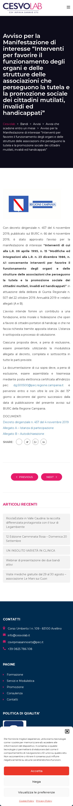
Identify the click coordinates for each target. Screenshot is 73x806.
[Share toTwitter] (27, 442)
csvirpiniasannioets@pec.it (25, 642)
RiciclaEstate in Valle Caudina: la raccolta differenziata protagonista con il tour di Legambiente (33, 523)
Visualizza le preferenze (36, 792)
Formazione (15, 674)
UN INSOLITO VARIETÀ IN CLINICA (30, 550)
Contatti (12, 699)
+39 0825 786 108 (20, 649)
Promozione (15, 687)
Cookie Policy (26, 800)
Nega (36, 781)
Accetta (36, 771)
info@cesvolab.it (19, 635)
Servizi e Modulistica (20, 681)
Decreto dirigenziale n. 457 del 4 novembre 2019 (36, 422)
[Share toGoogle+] (35, 442)
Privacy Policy (44, 800)
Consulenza (15, 693)
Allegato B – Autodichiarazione (23, 434)
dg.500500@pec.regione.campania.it (38, 385)
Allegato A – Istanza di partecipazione (28, 428)
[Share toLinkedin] (43, 442)
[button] (67, 731)
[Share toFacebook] (19, 442)
